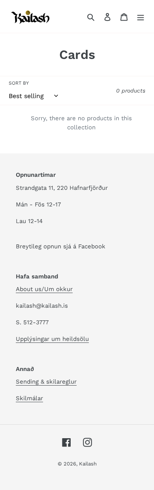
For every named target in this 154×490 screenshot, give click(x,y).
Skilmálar (29, 398)
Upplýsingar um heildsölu (52, 338)
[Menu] (140, 16)
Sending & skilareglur (46, 381)
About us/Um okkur (44, 289)
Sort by (19, 83)
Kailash (88, 464)
